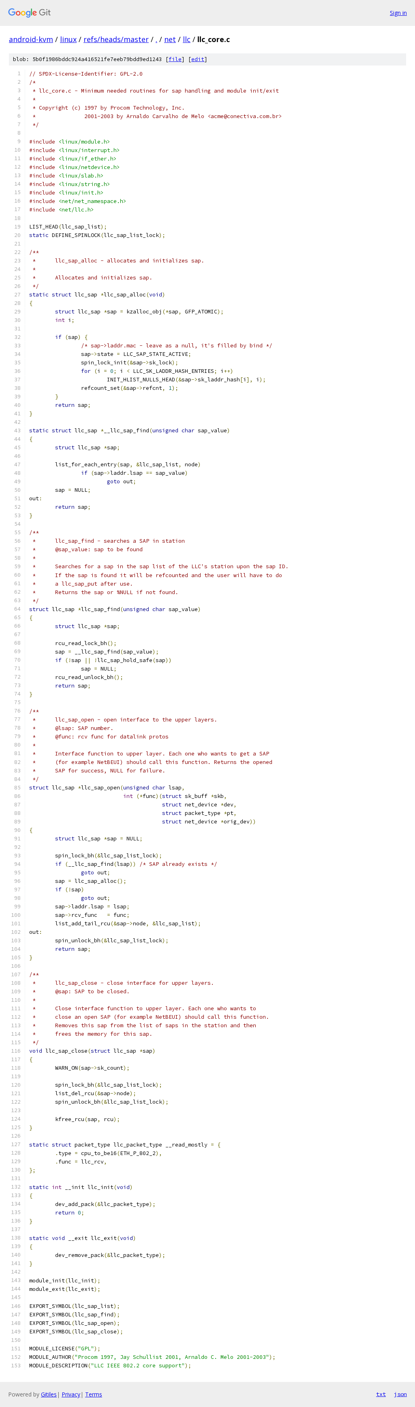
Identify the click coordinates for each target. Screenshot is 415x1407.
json (400, 1394)
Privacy (71, 1394)
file (175, 59)
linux (68, 39)
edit (197, 59)
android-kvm (31, 39)
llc (186, 39)
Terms (93, 1394)
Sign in (398, 13)
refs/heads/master (116, 39)
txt (381, 1394)
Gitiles (49, 1394)
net (170, 39)
